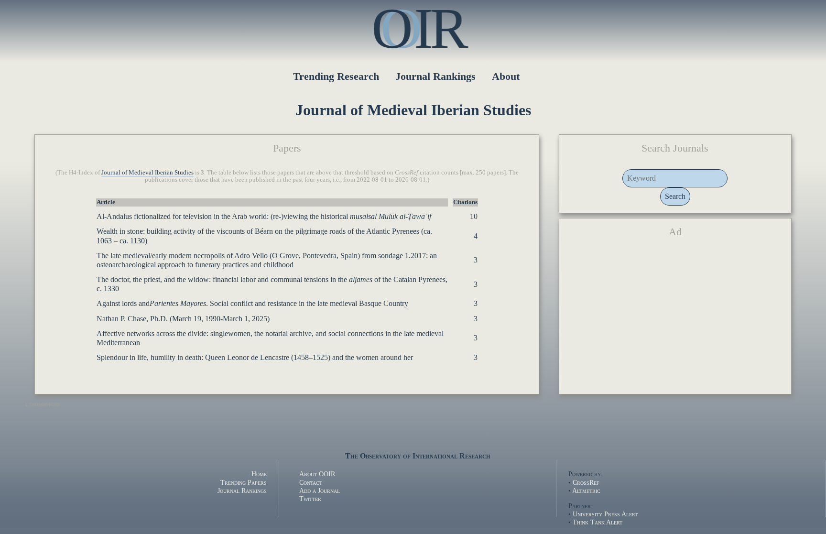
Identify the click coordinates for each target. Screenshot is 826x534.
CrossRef (586, 482)
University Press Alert (605, 514)
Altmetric (586, 490)
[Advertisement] (675, 320)
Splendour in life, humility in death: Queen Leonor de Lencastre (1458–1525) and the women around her (255, 357)
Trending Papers (243, 482)
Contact (310, 482)
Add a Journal (319, 490)
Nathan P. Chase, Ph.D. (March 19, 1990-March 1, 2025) (183, 319)
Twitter (310, 498)
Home (259, 474)
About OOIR (317, 474)
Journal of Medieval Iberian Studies (147, 172)
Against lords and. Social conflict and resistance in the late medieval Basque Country (252, 303)
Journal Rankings (435, 76)
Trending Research (336, 76)
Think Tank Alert (597, 522)
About (506, 76)
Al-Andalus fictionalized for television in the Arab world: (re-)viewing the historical (264, 216)
